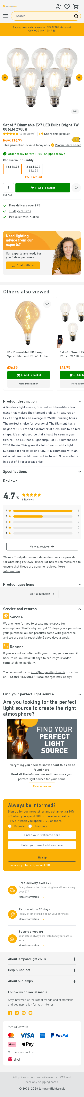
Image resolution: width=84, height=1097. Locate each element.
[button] (42, 29)
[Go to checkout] (79, 77)
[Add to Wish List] (76, 187)
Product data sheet (68, 145)
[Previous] (5, 77)
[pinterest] (24, 1013)
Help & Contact (19, 970)
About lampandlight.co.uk (27, 959)
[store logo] (10, 6)
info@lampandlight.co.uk (48, 672)
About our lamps (20, 981)
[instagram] (17, 1013)
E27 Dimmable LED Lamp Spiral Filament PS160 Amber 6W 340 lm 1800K (28, 354)
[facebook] (10, 1013)
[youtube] (30, 1013)
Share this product (57, 134)
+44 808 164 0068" (21, 677)
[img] (42, 77)
